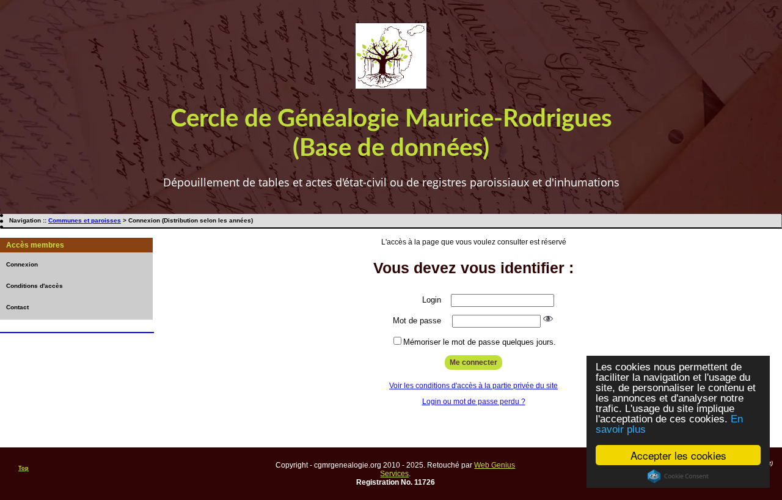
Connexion (22, 264)
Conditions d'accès (34, 285)
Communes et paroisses (84, 220)
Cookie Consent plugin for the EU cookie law (678, 476)
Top (23, 468)
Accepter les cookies (678, 455)
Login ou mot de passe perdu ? (473, 401)
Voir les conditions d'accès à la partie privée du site (473, 385)
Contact (17, 307)
